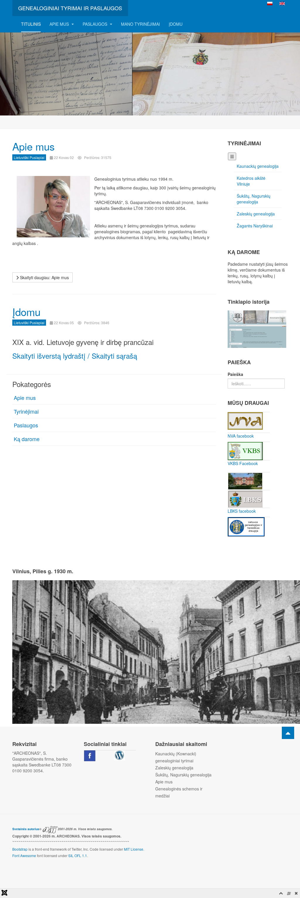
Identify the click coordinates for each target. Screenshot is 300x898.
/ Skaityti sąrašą (112, 355)
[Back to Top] (288, 733)
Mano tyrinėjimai (140, 24)
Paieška (235, 374)
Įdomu (26, 311)
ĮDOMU (176, 24)
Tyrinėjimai (26, 411)
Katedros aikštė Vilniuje (251, 181)
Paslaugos (26, 425)
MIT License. (134, 849)
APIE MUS (60, 24)
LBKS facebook (242, 511)
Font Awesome (24, 855)
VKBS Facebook (243, 463)
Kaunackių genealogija (258, 166)
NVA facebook (241, 436)
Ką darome (27, 439)
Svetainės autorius (25, 829)
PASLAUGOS (95, 24)
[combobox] (256, 383)
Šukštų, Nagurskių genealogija (253, 199)
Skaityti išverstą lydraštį (49, 355)
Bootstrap (20, 849)
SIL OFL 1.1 (77, 855)
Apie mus (33, 146)
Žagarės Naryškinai (255, 226)
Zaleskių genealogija (256, 214)
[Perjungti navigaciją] (232, 156)
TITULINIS (31, 24)
